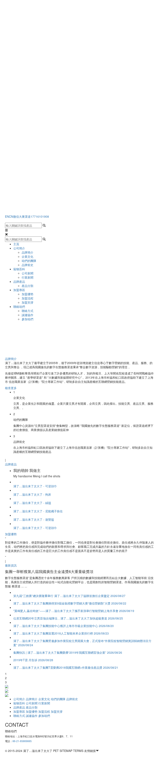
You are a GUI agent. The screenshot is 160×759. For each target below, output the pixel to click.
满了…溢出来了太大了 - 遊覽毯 (33, 519)
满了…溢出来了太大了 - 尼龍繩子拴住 (38, 511)
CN (11, 216)
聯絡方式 (27, 311)
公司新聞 (27, 273)
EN (7, 216)
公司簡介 (19, 248)
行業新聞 (27, 277)
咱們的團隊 (29, 261)
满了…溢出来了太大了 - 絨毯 (32, 503)
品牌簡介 (27, 252)
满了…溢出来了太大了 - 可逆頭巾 (35, 486)
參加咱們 (27, 319)
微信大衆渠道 (22, 216)
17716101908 (40, 216)
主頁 (16, 244)
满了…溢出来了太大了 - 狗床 (32, 494)
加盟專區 (19, 290)
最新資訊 (11, 565)
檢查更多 (11, 388)
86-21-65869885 (22, 741)
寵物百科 (19, 269)
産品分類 (27, 286)
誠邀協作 (27, 315)
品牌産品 (19, 281)
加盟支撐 (27, 302)
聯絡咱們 (19, 306)
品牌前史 (27, 265)
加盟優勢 (27, 294)
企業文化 (27, 256)
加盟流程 (27, 298)
